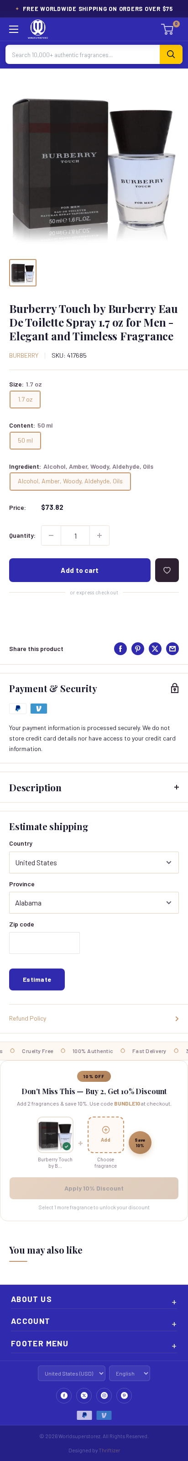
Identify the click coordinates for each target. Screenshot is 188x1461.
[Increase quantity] (99, 535)
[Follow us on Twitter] (84, 1395)
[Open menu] (13, 29)
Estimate (37, 979)
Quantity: (22, 535)
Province (22, 884)
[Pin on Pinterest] (137, 648)
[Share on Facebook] (120, 648)
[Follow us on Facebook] (64, 1395)
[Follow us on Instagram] (104, 1395)
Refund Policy (27, 1018)
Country (20, 843)
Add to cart (80, 570)
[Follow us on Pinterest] (124, 1395)
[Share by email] (172, 648)
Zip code (21, 924)
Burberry (23, 355)
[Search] (171, 54)
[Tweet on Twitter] (155, 648)
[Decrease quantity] (51, 535)
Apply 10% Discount (94, 1188)
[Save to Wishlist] (167, 570)
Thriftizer (109, 1450)
